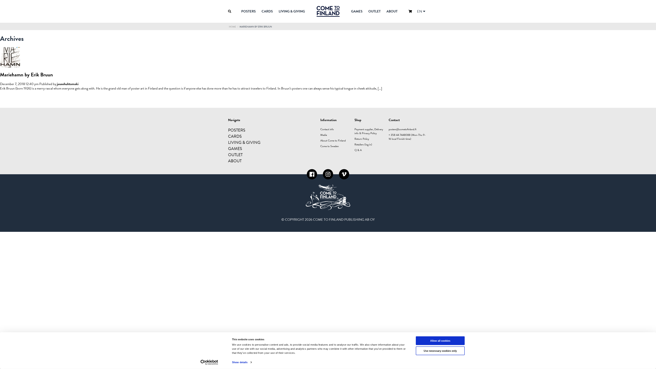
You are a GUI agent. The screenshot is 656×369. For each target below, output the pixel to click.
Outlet (374, 11)
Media (323, 135)
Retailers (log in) (363, 144)
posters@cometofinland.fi (402, 129)
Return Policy (361, 139)
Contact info (327, 129)
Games (357, 11)
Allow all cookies (440, 340)
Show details (240, 362)
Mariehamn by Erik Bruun (26, 74)
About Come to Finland (333, 141)
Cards (267, 11)
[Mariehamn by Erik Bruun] (10, 65)
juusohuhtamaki (68, 83)
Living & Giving (292, 11)
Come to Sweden (329, 146)
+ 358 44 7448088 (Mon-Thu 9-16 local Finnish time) (407, 137)
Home (232, 27)
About (392, 11)
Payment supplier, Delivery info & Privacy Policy (368, 131)
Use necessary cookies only (440, 350)
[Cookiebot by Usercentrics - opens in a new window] (209, 362)
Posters (248, 11)
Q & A (358, 150)
